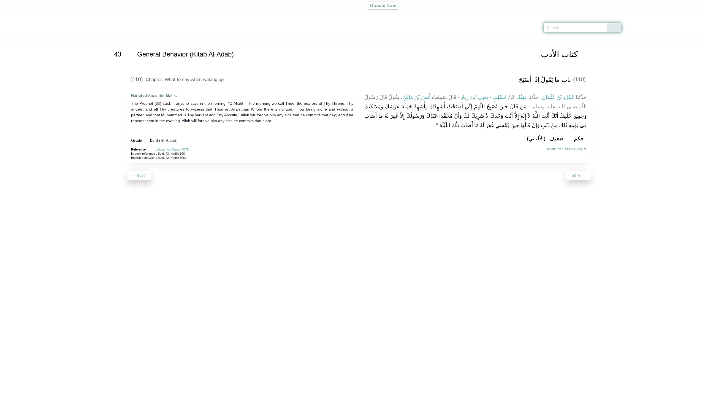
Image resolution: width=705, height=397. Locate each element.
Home (128, 39)
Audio (691, 14)
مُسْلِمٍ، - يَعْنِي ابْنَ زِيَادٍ (484, 97)
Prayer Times (672, 14)
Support (325, 392)
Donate (388, 392)
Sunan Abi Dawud (151, 39)
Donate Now (383, 5)
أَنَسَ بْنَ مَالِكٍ (416, 97)
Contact (370, 392)
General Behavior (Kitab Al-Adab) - (205, 39)
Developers (348, 392)
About (294, 392)
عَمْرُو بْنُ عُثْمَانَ (558, 97)
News (309, 392)
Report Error (554, 149)
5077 (141, 175)
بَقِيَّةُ (522, 97)
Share (569, 149)
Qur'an (636, 14)
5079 (577, 175)
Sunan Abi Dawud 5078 (173, 149)
